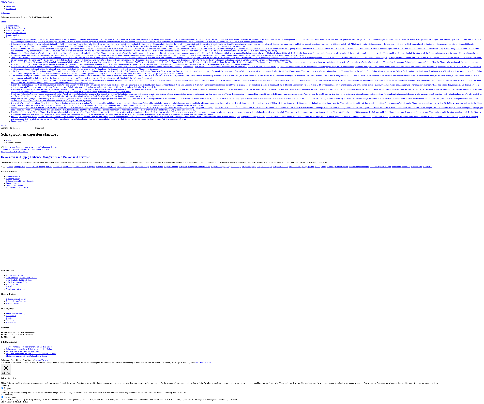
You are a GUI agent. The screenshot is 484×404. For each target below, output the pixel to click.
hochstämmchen (79, 166)
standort (330, 166)
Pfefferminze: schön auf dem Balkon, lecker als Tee (26, 356)
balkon (10, 166)
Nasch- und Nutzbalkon (15, 289)
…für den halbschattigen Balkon (19, 280)
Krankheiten (11, 322)
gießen (49, 166)
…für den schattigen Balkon (17, 282)
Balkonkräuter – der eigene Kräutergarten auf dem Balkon (29, 349)
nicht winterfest (295, 166)
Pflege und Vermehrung (15, 313)
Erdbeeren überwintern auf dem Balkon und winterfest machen (31, 354)
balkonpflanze (19, 166)
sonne (317, 166)
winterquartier (416, 166)
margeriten (183, 166)
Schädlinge (10, 320)
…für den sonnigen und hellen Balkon (21, 278)
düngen (42, 166)
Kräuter (9, 287)
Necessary (8, 388)
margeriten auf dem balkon (199, 166)
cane (26, 151)
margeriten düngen (218, 166)
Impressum (10, 6)
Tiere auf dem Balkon (246, 59)
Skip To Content (7, 2)
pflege (304, 166)
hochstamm (67, 166)
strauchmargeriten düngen (359, 166)
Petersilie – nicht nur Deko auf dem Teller (22, 351)
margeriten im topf (233, 166)
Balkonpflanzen (12, 26)
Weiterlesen (427, 166)
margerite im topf (142, 166)
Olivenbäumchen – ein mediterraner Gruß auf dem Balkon (29, 347)
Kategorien (10, 37)
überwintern (396, 166)
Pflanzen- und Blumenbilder (22, 121)
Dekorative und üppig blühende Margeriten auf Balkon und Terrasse (45, 157)
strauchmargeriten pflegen (380, 166)
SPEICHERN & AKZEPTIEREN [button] (15, 402)
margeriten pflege (249, 166)
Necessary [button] (5, 385)
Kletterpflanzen (12, 284)
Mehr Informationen (203, 362)
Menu (3, 21)
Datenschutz (11, 9)
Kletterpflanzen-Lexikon (16, 33)
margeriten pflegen (264, 166)
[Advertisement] (20, 228)
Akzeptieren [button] (190, 362)
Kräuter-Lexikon (12, 35)
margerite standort (171, 166)
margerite (91, 166)
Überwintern (11, 316)
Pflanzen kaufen (245, 54)
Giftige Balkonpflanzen (15, 28)
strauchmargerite (341, 166)
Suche (3, 125)
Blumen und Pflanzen (40, 149)
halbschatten (57, 166)
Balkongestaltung (242, 45)
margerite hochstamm (125, 166)
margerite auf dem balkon (106, 166)
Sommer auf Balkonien (246, 40)
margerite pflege (156, 166)
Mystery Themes (41, 360)
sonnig (323, 166)
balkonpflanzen (32, 166)
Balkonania (5, 13)
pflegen (311, 166)
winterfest (406, 166)
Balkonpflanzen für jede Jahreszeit (245, 49)
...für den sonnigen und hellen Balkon (16, 149)
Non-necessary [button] (7, 395)
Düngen (9, 318)
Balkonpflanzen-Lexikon (16, 30)
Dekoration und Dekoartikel (245, 63)
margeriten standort (280, 166)
